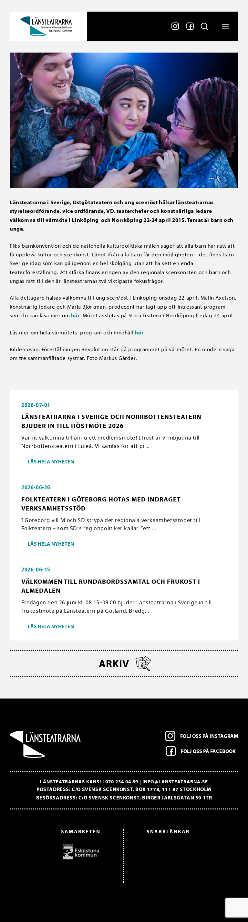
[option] (58, 852)
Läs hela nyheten (51, 461)
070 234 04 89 (121, 781)
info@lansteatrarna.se (175, 781)
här (74, 315)
